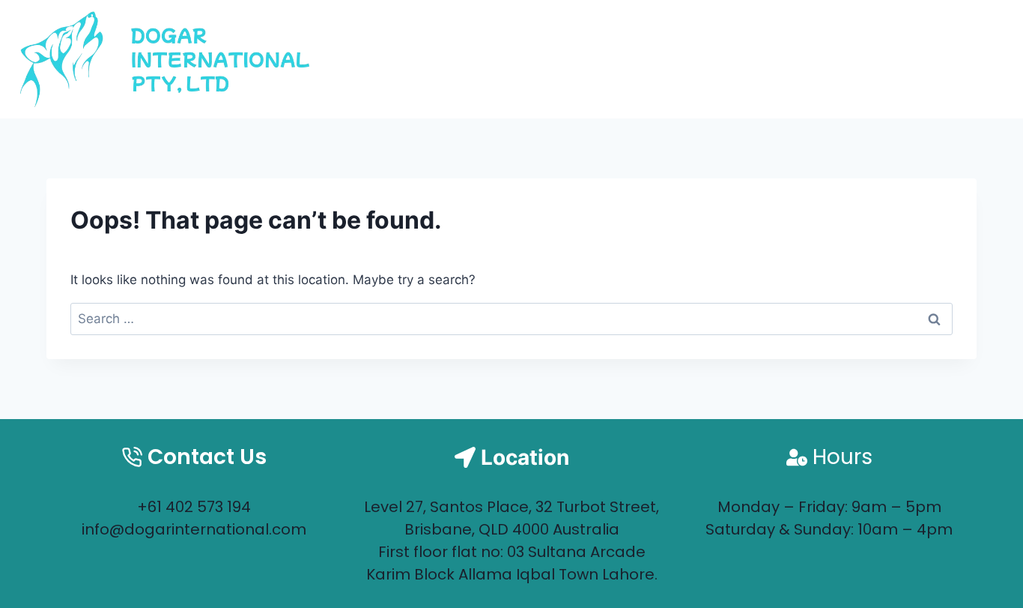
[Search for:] (511, 318)
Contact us (940, 59)
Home (728, 59)
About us (822, 59)
